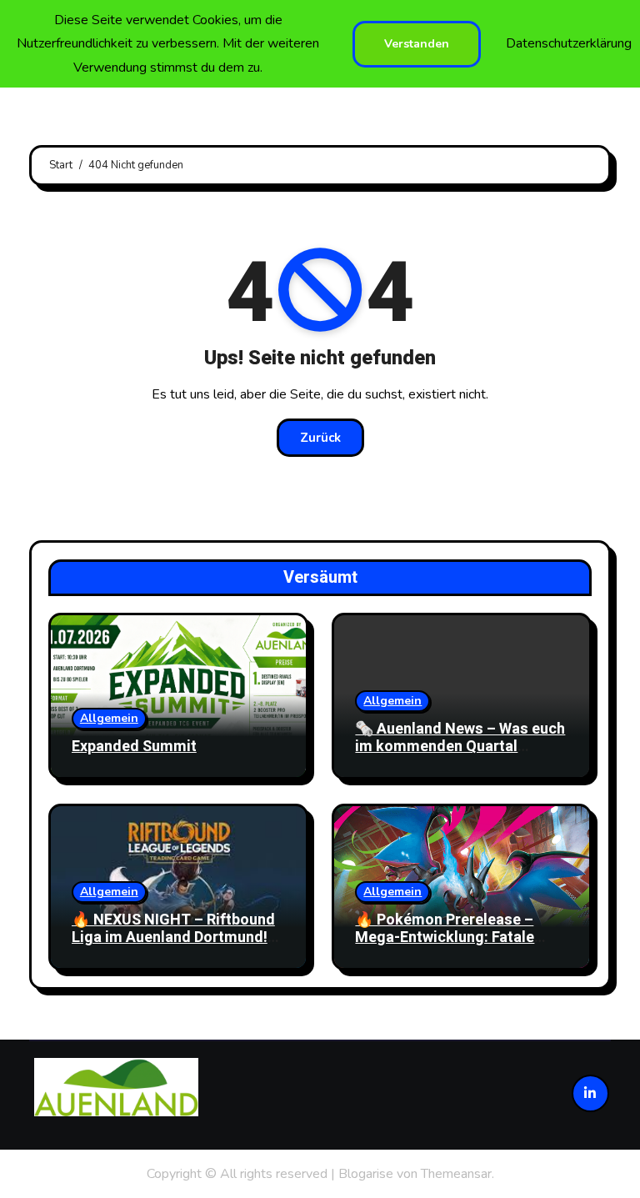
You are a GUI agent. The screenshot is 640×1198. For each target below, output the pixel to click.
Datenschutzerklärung (569, 43)
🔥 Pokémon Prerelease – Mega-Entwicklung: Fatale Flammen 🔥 (444, 938)
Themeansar (456, 1174)
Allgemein (109, 718)
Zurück (320, 437)
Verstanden (416, 44)
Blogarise (365, 1174)
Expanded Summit (134, 746)
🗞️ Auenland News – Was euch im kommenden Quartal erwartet (460, 747)
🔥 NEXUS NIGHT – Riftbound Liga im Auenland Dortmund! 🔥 (173, 938)
